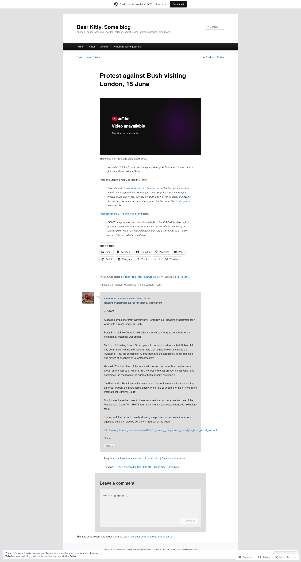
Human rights (129, 276)
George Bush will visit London (138, 188)
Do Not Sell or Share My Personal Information (175, 549)
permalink (183, 276)
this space (183, 201)
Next (220, 57)
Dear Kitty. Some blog (104, 26)
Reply (109, 445)
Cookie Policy (69, 556)
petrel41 (159, 276)
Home (80, 46)
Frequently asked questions (127, 46)
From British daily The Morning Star (120, 213)
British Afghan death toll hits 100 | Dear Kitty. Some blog (147, 467)
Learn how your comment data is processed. (147, 536)
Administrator (111, 298)
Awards (104, 46)
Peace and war (144, 276)
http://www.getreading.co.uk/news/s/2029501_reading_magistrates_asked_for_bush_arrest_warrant (160, 430)
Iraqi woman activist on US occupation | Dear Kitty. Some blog (151, 458)
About (92, 46)
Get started (178, 4)
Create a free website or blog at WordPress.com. (128, 549)
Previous (208, 57)
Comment (189, 520)
